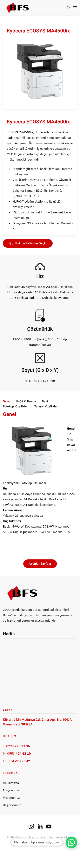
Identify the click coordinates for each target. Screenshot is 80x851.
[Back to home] (17, 8)
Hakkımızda (11, 783)
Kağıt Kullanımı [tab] (26, 401)
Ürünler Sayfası (40, 563)
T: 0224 (16, 746)
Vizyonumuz (11, 797)
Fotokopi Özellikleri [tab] (15, 406)
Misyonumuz (11, 790)
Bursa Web (47, 841)
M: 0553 (17, 753)
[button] (68, 8)
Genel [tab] (6, 401)
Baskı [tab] (45, 401)
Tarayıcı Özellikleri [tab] (46, 406)
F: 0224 (16, 761)
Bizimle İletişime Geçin (31, 243)
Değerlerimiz (12, 805)
